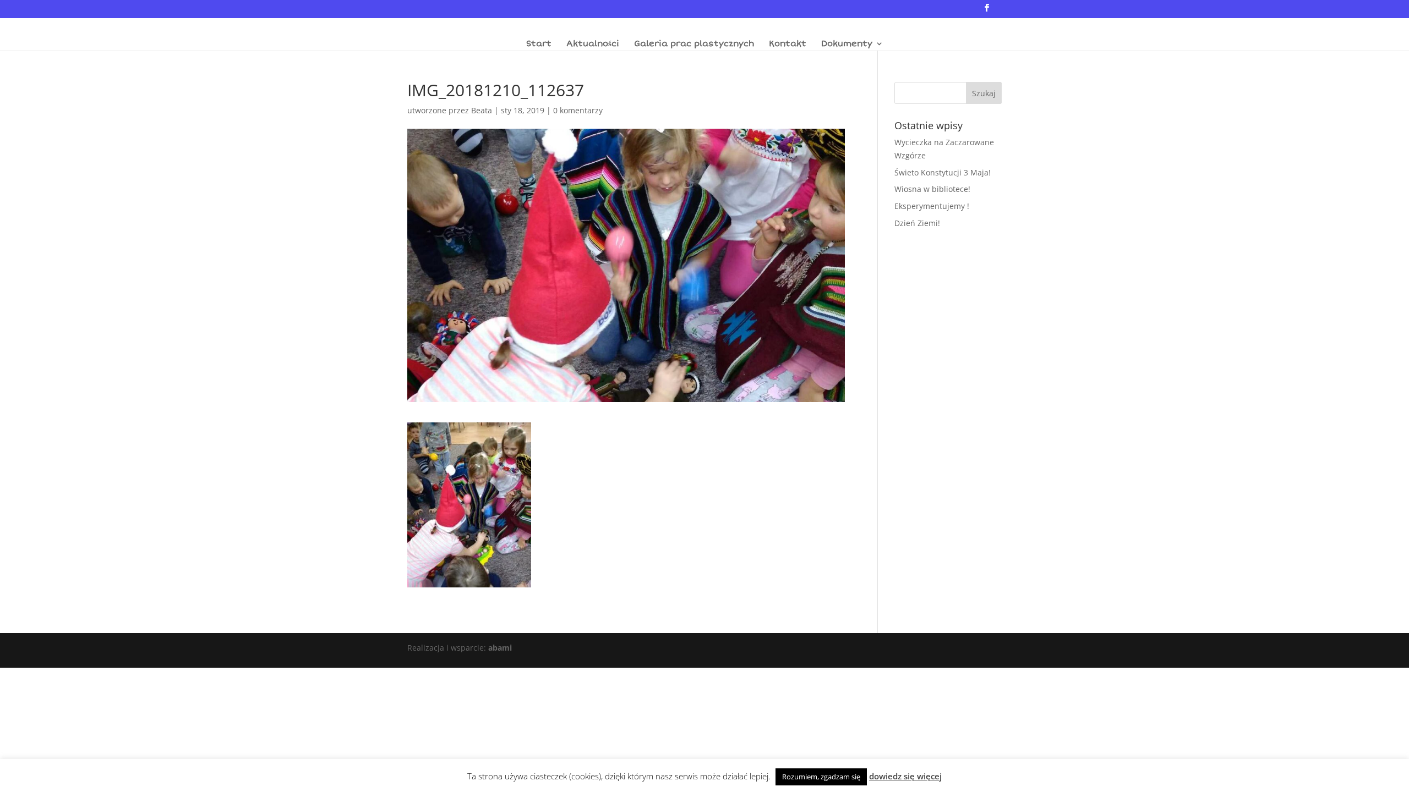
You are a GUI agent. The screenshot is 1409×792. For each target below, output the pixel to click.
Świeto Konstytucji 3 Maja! (942, 172)
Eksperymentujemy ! (931, 206)
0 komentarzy (578, 110)
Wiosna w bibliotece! (932, 189)
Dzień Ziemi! (917, 223)
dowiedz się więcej (905, 776)
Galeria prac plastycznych (694, 44)
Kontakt (787, 44)
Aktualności (592, 44)
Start (538, 44)
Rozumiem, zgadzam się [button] (821, 777)
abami (500, 647)
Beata (481, 110)
